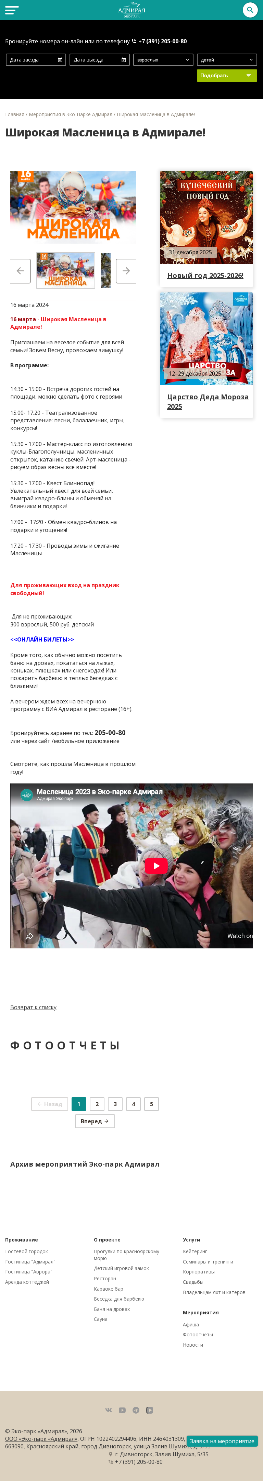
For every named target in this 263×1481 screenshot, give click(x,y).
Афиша (191, 1324)
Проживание (21, 1239)
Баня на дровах (112, 1309)
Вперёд (126, 271)
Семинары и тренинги (208, 1261)
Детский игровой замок (121, 1268)
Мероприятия (201, 1312)
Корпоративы (199, 1271)
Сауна (101, 1319)
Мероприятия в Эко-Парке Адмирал (70, 114)
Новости (193, 1344)
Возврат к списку (33, 1007)
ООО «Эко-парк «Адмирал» (41, 1439)
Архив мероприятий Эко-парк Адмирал (85, 1164)
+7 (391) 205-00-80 (162, 41)
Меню (11, 10)
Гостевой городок (26, 1251)
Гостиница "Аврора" (28, 1271)
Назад (20, 271)
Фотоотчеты (198, 1334)
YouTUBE (122, 1410)
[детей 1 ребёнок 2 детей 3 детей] (227, 60)
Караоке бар (108, 1288)
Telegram (136, 1410)
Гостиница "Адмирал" (30, 1261)
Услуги (191, 1239)
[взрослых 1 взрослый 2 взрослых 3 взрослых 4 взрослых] (163, 60)
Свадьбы (193, 1282)
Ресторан (105, 1278)
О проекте (107, 1239)
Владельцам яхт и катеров (214, 1292)
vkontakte (108, 1410)
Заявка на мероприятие (222, 1441)
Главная (14, 114)
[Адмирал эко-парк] (131, 10)
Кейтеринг (195, 1251)
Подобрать (214, 75)
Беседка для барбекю (119, 1298)
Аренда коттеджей (27, 1282)
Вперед (91, 1121)
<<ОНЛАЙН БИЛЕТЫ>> (42, 639)
